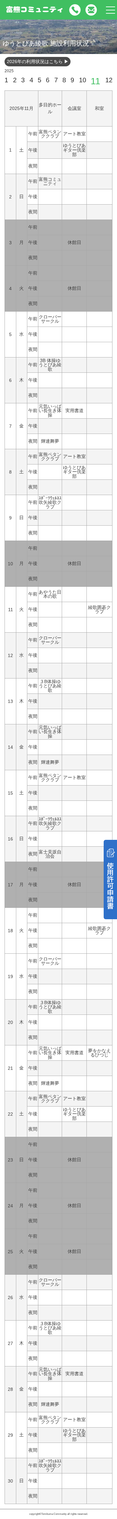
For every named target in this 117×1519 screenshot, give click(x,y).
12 (108, 80)
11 (95, 81)
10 (82, 80)
